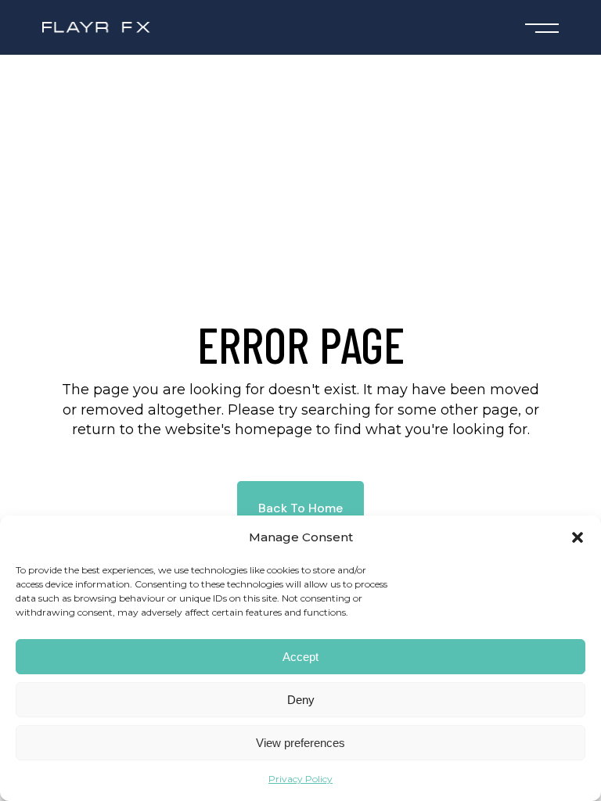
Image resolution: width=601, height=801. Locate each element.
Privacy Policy (300, 779)
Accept (300, 656)
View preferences (300, 742)
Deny (301, 699)
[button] (577, 537)
